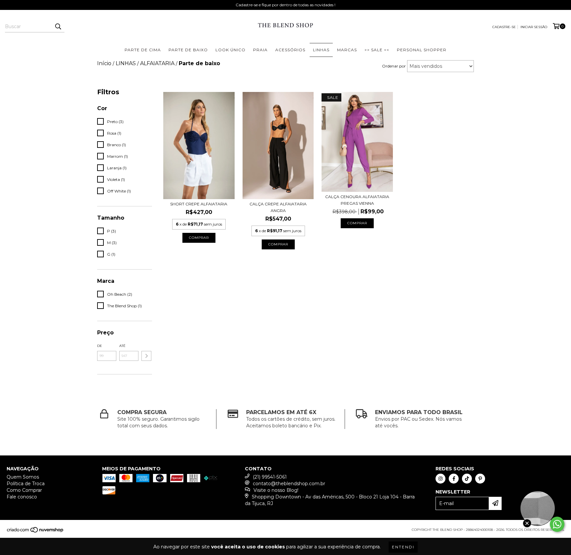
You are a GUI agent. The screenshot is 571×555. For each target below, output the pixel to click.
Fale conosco (22, 497)
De (99, 346)
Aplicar (146, 356)
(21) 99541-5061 (270, 477)
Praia (260, 49)
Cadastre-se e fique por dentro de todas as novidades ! (285, 4)
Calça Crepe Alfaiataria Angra (278, 207)
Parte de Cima (143, 49)
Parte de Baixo (188, 49)
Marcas (347, 49)
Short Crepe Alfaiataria (198, 203)
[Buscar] (57, 26)
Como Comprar (24, 490)
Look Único (230, 49)
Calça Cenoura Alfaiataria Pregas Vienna (357, 200)
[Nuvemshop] (35, 532)
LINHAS (321, 49)
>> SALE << (376, 49)
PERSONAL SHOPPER (421, 49)
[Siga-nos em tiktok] (467, 479)
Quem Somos (23, 477)
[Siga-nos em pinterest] (480, 479)
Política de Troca (26, 484)
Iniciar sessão (533, 27)
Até (122, 346)
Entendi (403, 546)
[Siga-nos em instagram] (440, 479)
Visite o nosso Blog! (275, 490)
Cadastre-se (504, 27)
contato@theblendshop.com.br (289, 484)
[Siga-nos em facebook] (454, 479)
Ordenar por (394, 66)
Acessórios (290, 49)
